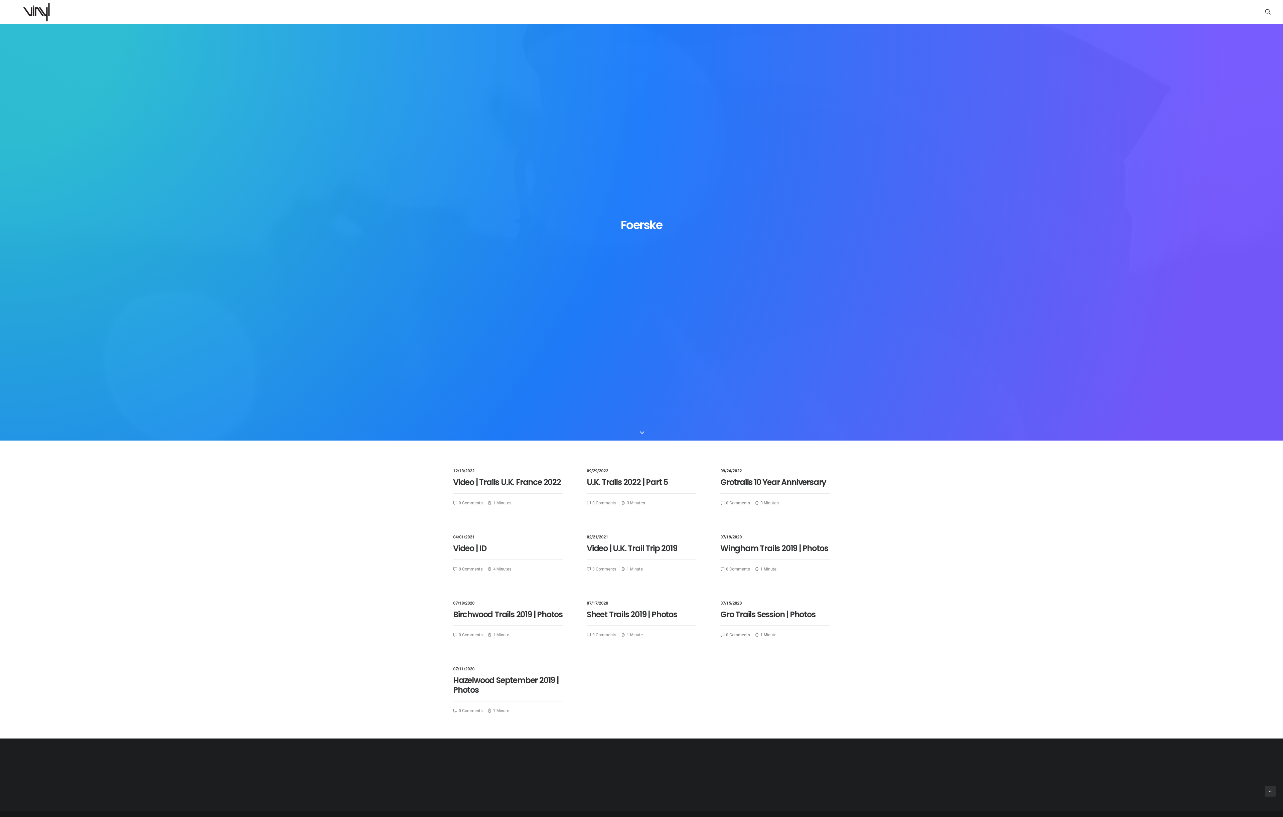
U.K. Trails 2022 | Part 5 (627, 482)
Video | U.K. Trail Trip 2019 (632, 548)
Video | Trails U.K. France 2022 (507, 482)
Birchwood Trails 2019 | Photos (508, 614)
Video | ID (469, 548)
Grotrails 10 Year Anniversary (773, 482)
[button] (1268, 11)
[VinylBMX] (38, 11)
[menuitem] (1268, 11)
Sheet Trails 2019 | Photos (632, 614)
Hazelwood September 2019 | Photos (506, 685)
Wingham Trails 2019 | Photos (774, 548)
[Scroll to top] (1270, 791)
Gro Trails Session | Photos (768, 614)
